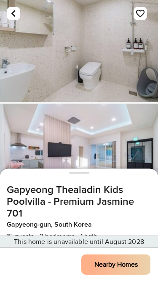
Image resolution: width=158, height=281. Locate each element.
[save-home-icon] (140, 13)
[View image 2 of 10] (79, 155)
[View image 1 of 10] (79, 51)
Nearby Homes (116, 264)
